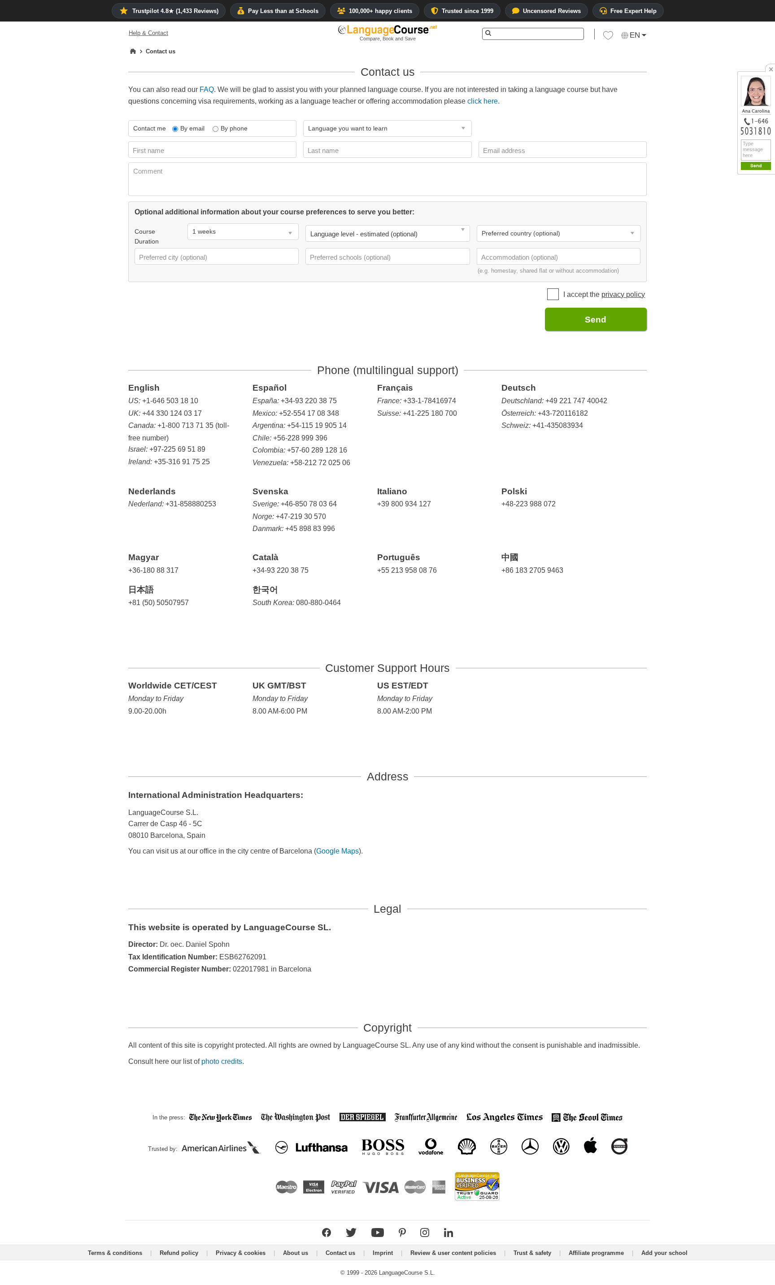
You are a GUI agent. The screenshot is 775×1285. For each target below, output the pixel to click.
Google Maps (337, 851)
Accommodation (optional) (520, 257)
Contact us (340, 1253)
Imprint (383, 1253)
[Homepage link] (133, 52)
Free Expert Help (633, 11)
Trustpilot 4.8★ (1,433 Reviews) (175, 11)
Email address (505, 150)
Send (595, 319)
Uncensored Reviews (552, 11)
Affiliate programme (596, 1253)
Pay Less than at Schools (283, 11)
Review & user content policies (453, 1253)
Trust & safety (532, 1253)
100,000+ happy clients (380, 11)
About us (295, 1253)
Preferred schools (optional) (351, 257)
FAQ (207, 89)
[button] (608, 37)
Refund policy (179, 1253)
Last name (324, 150)
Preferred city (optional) (174, 257)
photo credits (221, 1061)
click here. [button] (483, 101)
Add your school (664, 1253)
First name (149, 150)
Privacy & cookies (241, 1253)
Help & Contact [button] (148, 33)
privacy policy (623, 294)
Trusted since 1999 (467, 11)
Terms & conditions (115, 1253)
